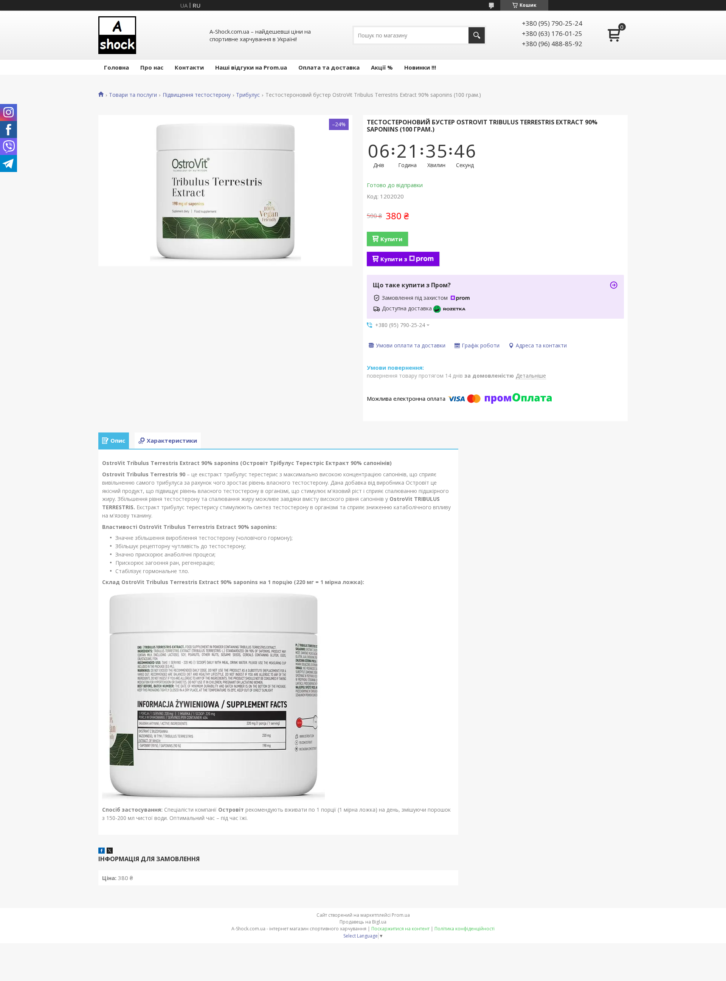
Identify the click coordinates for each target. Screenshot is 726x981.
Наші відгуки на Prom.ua (251, 67)
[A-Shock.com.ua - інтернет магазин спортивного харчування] (117, 35)
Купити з (393, 259)
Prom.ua (401, 915)
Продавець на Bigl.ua (363, 922)
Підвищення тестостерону (197, 94)
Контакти (189, 67)
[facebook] (101, 851)
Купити (391, 239)
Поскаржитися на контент (400, 928)
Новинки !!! (420, 67)
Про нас (151, 67)
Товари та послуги (133, 94)
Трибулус (248, 94)
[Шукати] (476, 35)
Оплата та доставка (329, 67)
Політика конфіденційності (464, 928)
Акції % (382, 67)
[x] (110, 851)
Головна (116, 67)
